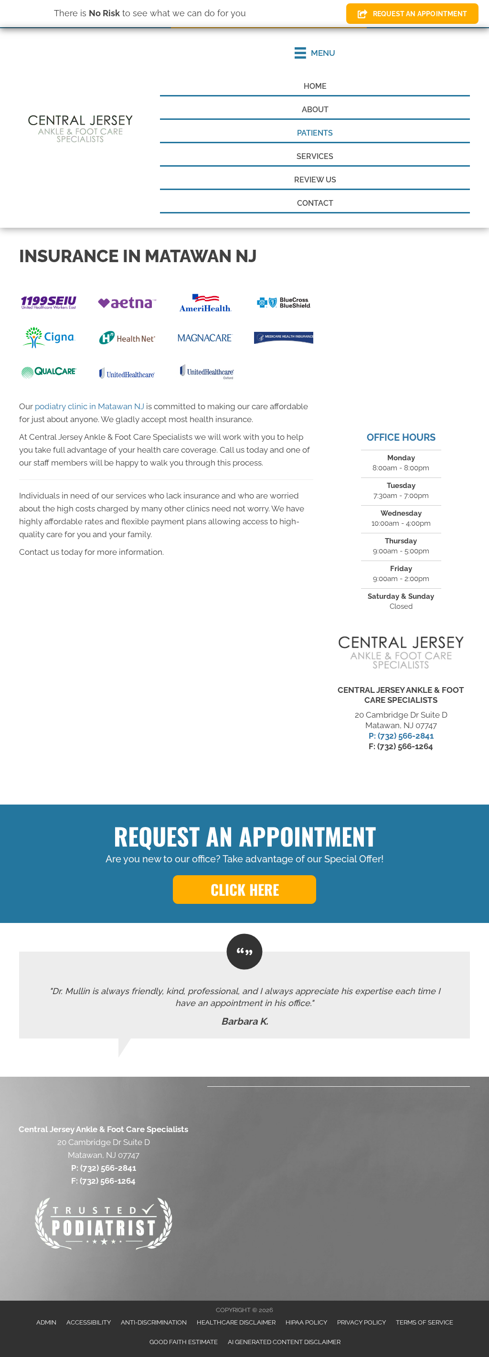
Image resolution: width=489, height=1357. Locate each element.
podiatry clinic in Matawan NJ (89, 406)
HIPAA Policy (306, 1322)
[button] (244, 889)
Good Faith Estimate (183, 1342)
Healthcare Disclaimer (236, 1322)
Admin (46, 1322)
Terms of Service (424, 1322)
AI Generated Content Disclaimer (284, 1342)
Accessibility (88, 1322)
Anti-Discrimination (154, 1322)
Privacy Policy (361, 1322)
